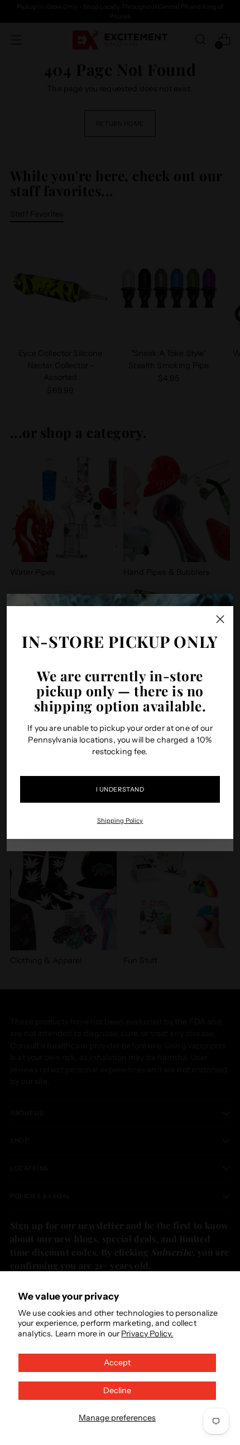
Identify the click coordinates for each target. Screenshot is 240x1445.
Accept (117, 1363)
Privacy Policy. (147, 1334)
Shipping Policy (120, 820)
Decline (117, 1390)
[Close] (220, 619)
